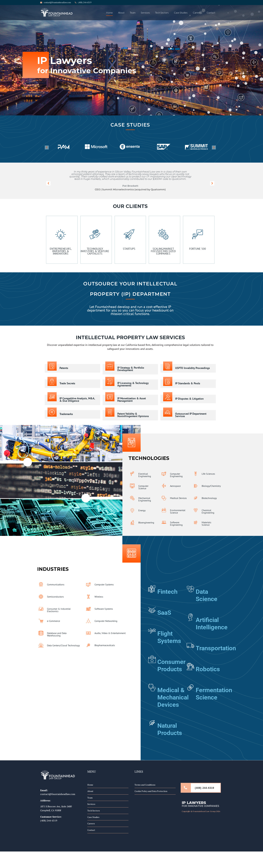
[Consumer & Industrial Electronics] (41, 608)
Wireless (99, 596)
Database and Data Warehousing (57, 634)
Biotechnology (209, 498)
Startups (129, 248)
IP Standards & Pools (187, 383)
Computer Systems (104, 584)
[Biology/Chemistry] (195, 485)
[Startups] (129, 231)
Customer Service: (51, 816)
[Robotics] (190, 665)
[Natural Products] (152, 721)
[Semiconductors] (41, 596)
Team (132, 12)
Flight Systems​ (169, 637)
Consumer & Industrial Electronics (59, 610)
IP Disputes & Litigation (189, 398)
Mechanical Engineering (144, 499)
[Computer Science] (132, 485)
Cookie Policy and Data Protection (151, 791)
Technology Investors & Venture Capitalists (95, 251)
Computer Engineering (176, 475)
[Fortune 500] (197, 231)
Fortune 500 (197, 248)
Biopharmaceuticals (105, 645)
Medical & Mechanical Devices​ (173, 697)
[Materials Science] (195, 522)
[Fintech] (152, 587)
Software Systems (104, 608)
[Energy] (132, 510)
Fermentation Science (214, 694)
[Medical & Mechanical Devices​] (152, 686)
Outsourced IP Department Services (190, 415)
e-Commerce (53, 620)
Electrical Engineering (144, 475)
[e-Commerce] (41, 620)
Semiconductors (55, 596)
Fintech (167, 591)
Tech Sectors (162, 12)
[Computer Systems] (88, 584)
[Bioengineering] (132, 522)
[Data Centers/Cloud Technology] (41, 645)
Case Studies (181, 12)
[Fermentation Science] (190, 686)
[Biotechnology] (195, 498)
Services (145, 12)
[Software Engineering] (164, 522)
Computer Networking (106, 620)
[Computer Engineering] (164, 473)
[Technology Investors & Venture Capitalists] (95, 231)
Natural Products (169, 729)
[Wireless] (88, 596)
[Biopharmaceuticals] (88, 645)
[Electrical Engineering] (132, 473)
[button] (47, 147)
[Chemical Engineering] (195, 510)
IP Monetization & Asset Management (131, 400)
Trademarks (66, 414)
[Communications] (41, 584)
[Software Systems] (88, 608)
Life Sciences (208, 473)
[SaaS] (152, 608)
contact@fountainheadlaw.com (57, 794)
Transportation (216, 648)
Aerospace (175, 485)
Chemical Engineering (208, 511)
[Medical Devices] (164, 498)
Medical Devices (178, 498)
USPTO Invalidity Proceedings (192, 368)
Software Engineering (176, 523)
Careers (197, 12)
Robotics (208, 669)
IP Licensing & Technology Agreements (133, 384)
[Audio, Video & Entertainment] (88, 633)
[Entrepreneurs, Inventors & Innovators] (60, 231)
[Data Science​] (190, 587)
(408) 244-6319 (48, 820)
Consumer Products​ (171, 665)
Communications (55, 584)
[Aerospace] (164, 485)
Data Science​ (206, 595)
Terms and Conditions (145, 784)
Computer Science (143, 487)
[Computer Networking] (88, 620)
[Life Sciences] (195, 473)
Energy (142, 510)
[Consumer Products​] (152, 657)
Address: (45, 800)
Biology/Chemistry (211, 485)
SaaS (164, 612)
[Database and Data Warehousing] (41, 633)
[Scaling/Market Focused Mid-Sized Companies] (163, 231)
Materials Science (206, 523)
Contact (211, 12)
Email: (44, 790)
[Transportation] (190, 644)
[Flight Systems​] (152, 629)
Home (109, 12)
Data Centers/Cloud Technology (63, 645)
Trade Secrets (67, 383)
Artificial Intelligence (212, 623)
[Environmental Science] (164, 510)
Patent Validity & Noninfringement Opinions (133, 415)
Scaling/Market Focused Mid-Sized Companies (163, 251)
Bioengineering (146, 522)
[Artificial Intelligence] (190, 615)
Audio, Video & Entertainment (110, 633)
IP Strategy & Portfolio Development (130, 369)
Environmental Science (177, 511)
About (121, 12)
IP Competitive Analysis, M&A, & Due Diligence (77, 400)
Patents (64, 368)
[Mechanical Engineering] (132, 498)
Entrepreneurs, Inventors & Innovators (61, 251)
